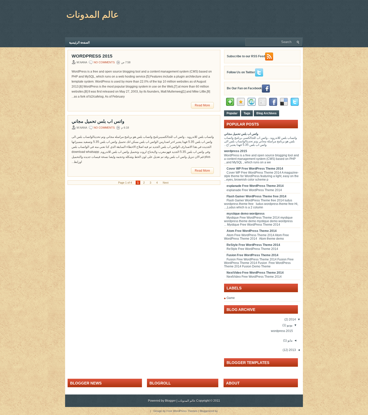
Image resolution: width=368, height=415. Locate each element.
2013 (292, 350)
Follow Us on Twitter (241, 72)
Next (165, 182)
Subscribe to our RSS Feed (246, 56)
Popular (232, 113)
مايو (289, 340)
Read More (202, 105)
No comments (104, 62)
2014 (292, 319)
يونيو (289, 325)
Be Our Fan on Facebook (244, 88)
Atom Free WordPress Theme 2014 (252, 231)
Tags (247, 113)
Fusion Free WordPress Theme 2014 (252, 255)
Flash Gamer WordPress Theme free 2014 (256, 196)
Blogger (170, 400)
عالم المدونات (92, 15)
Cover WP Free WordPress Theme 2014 (255, 168)
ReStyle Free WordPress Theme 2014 (253, 245)
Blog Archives (266, 113)
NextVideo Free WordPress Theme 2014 (255, 272)
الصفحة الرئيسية (79, 42)
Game (231, 298)
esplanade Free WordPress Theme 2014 (255, 186)
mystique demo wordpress (246, 213)
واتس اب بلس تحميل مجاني (98, 121)
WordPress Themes (185, 410)
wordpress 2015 (92, 56)
